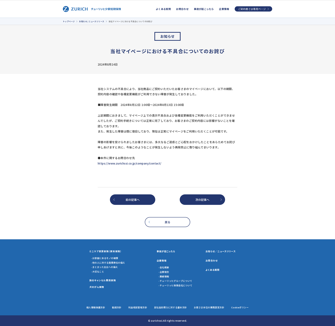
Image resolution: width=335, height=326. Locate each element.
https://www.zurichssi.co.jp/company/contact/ (129, 163)
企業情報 (224, 9)
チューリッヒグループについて (176, 280)
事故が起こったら (204, 9)
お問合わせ (182, 9)
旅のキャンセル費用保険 (102, 280)
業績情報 (164, 276)
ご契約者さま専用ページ (252, 9)
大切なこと (98, 271)
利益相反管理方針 (137, 307)
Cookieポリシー (240, 307)
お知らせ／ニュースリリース (221, 251)
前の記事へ (133, 200)
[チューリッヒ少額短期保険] (92, 9)
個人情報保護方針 (95, 307)
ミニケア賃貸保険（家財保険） (105, 251)
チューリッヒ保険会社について (176, 285)
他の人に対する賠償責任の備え (108, 262)
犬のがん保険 (96, 287)
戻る (167, 222)
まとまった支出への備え (105, 267)
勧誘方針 (116, 307)
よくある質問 (163, 9)
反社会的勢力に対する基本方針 (170, 307)
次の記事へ (202, 200)
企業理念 (164, 272)
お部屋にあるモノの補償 (105, 258)
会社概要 (164, 267)
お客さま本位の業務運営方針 (209, 307)
